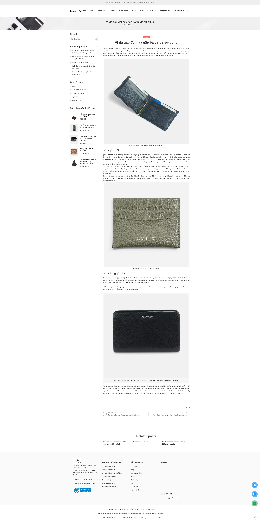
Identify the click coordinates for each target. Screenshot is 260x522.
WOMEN (101, 11)
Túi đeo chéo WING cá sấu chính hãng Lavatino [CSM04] (88, 162)
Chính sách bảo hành (108, 466)
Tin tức (133, 476)
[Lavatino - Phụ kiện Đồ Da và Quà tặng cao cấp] (76, 11)
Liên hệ (133, 483)
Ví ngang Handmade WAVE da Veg (87, 115)
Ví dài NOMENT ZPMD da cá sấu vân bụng (88, 126)
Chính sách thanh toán (109, 476)
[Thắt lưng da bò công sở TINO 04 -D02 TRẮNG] (74, 139)
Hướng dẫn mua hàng (109, 486)
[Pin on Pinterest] (189, 407)
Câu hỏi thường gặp (108, 483)
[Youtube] (177, 498)
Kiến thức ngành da (78, 93)
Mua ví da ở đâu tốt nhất (142, 442)
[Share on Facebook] (186, 407)
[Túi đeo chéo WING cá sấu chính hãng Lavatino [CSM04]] (74, 163)
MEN (92, 11)
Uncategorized (76, 100)
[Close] (257, 2)
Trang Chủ (127, 25)
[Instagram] (169, 498)
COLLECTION (165, 11)
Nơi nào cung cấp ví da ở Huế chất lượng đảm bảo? (115, 443)
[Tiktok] (173, 498)
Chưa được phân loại (79, 90)
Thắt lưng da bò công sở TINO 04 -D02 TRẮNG (88, 138)
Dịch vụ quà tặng (136, 473)
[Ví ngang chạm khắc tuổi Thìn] (74, 151)
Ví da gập (106, 48)
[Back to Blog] (146, 414)
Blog (134, 25)
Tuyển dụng (75, 97)
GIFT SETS (123, 11)
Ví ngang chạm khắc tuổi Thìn (87, 149)
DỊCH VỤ (178, 11)
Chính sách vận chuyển (109, 480)
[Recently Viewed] (255, 517)
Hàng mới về (135, 490)
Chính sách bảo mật (108, 470)
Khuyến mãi (134, 486)
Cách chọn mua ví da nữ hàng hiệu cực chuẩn (174, 443)
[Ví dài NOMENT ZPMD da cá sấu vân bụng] (74, 128)
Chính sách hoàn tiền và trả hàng (112, 473)
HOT (84, 11)
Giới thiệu (134, 466)
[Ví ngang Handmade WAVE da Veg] (74, 117)
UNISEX (112, 11)
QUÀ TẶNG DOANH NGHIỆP (144, 11)
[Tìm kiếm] (188, 10)
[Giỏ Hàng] (184, 10)
